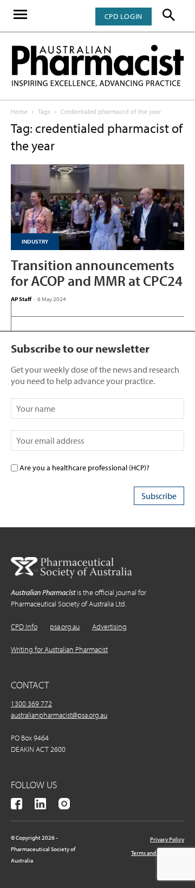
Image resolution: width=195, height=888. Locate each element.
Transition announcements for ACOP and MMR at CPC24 (97, 273)
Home (19, 111)
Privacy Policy (167, 839)
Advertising (109, 626)
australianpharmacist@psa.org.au (59, 715)
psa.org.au (65, 626)
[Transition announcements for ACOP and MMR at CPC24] (97, 207)
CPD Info (24, 626)
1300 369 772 (31, 703)
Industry (35, 241)
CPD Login (123, 16)
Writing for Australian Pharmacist (59, 649)
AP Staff (21, 299)
